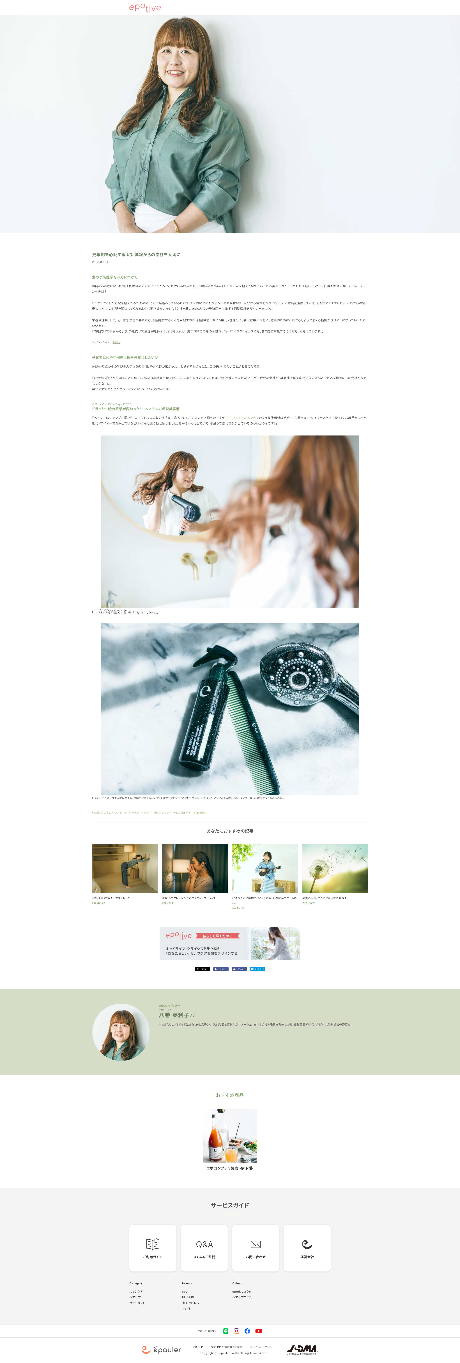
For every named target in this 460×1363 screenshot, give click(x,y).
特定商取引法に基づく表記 (226, 1346)
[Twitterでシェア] (202, 969)
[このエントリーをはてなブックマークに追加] (257, 969)
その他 (186, 1308)
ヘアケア (135, 1297)
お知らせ (198, 1346)
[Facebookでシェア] (221, 969)
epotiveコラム (242, 1291)
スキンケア (136, 1291)
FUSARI (188, 1297)
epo (185, 1291)
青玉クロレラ (190, 1303)
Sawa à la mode (116, 610)
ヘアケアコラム (242, 1297)
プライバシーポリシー (262, 1346)
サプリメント (137, 1303)
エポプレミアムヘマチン (242, 418)
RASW (116, 342)
